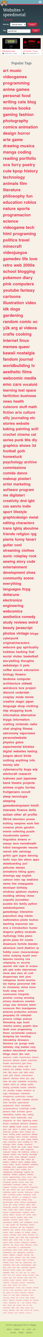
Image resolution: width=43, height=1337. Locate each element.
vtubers (6, 1084)
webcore (9, 647)
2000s (29, 265)
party (4, 1267)
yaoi (19, 778)
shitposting (33, 1187)
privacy (7, 1001)
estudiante (17, 1184)
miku (19, 1120)
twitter (26, 1277)
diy (34, 439)
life (25, 259)
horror (24, 133)
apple (31, 1250)
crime (16, 1262)
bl (27, 966)
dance (22, 472)
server (36, 1222)
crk (23, 1232)
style (22, 966)
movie (29, 697)
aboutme (30, 528)
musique (18, 1260)
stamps (20, 867)
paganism (33, 1267)
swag (14, 990)
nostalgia (26, 353)
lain (20, 859)
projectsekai (28, 1313)
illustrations (24, 1225)
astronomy (10, 733)
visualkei (12, 1280)
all (24, 814)
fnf (21, 940)
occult (25, 792)
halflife (13, 1308)
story (21, 561)
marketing (21, 484)
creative (8, 701)
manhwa (32, 1050)
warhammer (23, 1292)
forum (5, 1126)
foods (6, 990)
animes (8, 787)
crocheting (11, 1194)
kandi (19, 1126)
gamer (29, 1111)
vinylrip (15, 53)
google (19, 1270)
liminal (16, 1202)
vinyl (14, 1252)
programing (24, 233)
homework (30, 1189)
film (23, 183)
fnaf (31, 652)
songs (6, 1004)
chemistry (7, 1066)
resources (21, 924)
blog (31, 102)
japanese (30, 778)
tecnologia (19, 796)
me (5, 495)
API (34, 1329)
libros (7, 819)
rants (30, 1184)
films (27, 372)
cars (17, 384)
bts (17, 1036)
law (5, 983)
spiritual (8, 1292)
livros (29, 1063)
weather (25, 1126)
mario (5, 1075)
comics (10, 127)
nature (9, 208)
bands (5, 1149)
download (36, 1310)
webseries (6, 1174)
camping (5, 1237)
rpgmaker (6, 1220)
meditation (12, 1255)
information (21, 719)
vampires (19, 823)
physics (8, 742)
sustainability (7, 1184)
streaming (11, 550)
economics (12, 1142)
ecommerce (15, 1063)
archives (6, 1217)
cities (30, 1305)
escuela (34, 1099)
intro (17, 879)
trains (13, 1084)
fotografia (23, 994)
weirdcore (10, 688)
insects (18, 1114)
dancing (33, 855)
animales (21, 1111)
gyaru (31, 871)
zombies (12, 1298)
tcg (18, 1303)
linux (24, 340)
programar (7, 1120)
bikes (20, 1240)
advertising (6, 1280)
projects (29, 783)
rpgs (19, 1022)
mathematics (11, 920)
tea (12, 1069)
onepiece (26, 1212)
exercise (24, 1275)
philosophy (14, 196)
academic (28, 1210)
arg (14, 328)
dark (21, 976)
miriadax (18, 1287)
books (24, 108)
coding (24, 152)
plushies (8, 997)
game (17, 139)
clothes (28, 550)
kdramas (15, 1197)
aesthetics (12, 616)
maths (15, 1057)
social (7, 656)
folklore (11, 1215)
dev (21, 1054)
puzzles (8, 903)
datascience (12, 1310)
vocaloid (30, 384)
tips (31, 1300)
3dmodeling (9, 1040)
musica (27, 146)
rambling (5, 1277)
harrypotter (27, 1194)
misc (5, 1072)
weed (34, 1120)
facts (13, 1275)
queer (24, 346)
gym (15, 855)
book (28, 710)
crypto (19, 787)
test (21, 390)
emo (7, 384)
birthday (22, 887)
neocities (17, 1242)
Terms (20, 1333)
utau (13, 1004)
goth (21, 450)
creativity (11, 500)
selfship (15, 1222)
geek (26, 1237)
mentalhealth (28, 843)
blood (13, 1265)
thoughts (27, 661)
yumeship (15, 1087)
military (24, 1260)
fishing (14, 1152)
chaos (22, 1245)
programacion (17, 215)
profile (32, 814)
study (8, 622)
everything (12, 583)
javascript (24, 627)
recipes (33, 966)
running (18, 997)
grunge (23, 1043)
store (31, 1072)
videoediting (8, 1114)
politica (22, 1308)
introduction (20, 928)
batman (32, 1225)
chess (30, 895)
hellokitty (8, 1047)
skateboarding (12, 863)
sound (5, 1139)
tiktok (22, 1132)
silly (6, 417)
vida (19, 1154)
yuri (24, 863)
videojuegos (15, 252)
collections (25, 1280)
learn (18, 1159)
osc (31, 924)
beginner (5, 1300)
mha (29, 1272)
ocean (15, 952)
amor (34, 955)
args (26, 1066)
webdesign (11, 665)
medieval (13, 1162)
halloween (24, 1157)
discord (8, 692)
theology (14, 1187)
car (16, 1043)
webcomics (12, 611)
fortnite (22, 944)
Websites (12, 10)
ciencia (34, 1290)
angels (29, 1147)
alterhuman (29, 1192)
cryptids (22, 1207)
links (21, 936)
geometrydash (18, 1290)
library (24, 1177)
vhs (10, 1149)
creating (23, 1202)
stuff (23, 406)
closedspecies (32, 1202)
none (13, 1029)
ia (18, 1247)
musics (35, 1245)
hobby (7, 952)
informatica (11, 715)
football (9, 450)
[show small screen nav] (40, 2)
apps (36, 859)
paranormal (23, 983)
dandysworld (30, 1227)
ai (20, 328)
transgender (19, 847)
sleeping (9, 801)
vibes (4, 1247)
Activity (8, 19)
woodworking (6, 1308)
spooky (5, 1285)
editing (9, 522)
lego (24, 1114)
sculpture (32, 1157)
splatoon (21, 891)
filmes (6, 1032)
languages (12, 589)
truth (21, 1222)
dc (14, 1120)
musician (5, 1303)
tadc (4, 1292)
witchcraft (10, 774)
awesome (7, 1057)
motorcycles (6, 1298)
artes (5, 1102)
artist (7, 484)
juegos (8, 755)
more (17, 1272)
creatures (14, 1285)
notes (34, 1215)
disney (20, 1250)
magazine (6, 1187)
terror (14, 1167)
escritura (17, 1230)
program (26, 489)
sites (8, 1189)
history (31, 171)
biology (8, 674)
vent (27, 1054)
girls (11, 1075)
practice (34, 1232)
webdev (18, 1069)
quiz (32, 1240)
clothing (32, 706)
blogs (34, 633)
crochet (9, 434)
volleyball (26, 1015)
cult (13, 1292)
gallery (19, 932)
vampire (5, 1232)
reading (10, 158)
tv (33, 365)
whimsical (6, 1270)
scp (21, 1262)
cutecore (10, 406)
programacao (22, 1167)
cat (33, 434)
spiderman (6, 1230)
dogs (15, 309)
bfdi (33, 983)
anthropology (18, 1172)
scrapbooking (11, 1179)
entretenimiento (25, 1295)
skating (6, 1087)
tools (31, 1043)
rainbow (24, 1285)
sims (23, 1257)
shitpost (5, 1240)
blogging (26, 271)
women (30, 1179)
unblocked (25, 1093)
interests (9, 810)
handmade (13, 1235)
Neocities (9, 1325)
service (18, 1164)
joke (20, 1285)
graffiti (26, 1187)
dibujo (22, 1237)
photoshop (21, 1313)
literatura (8, 1043)
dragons (8, 932)
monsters (25, 1137)
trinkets (6, 1117)
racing (5, 1164)
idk (6, 309)
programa (22, 1174)
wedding (27, 1162)
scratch (26, 1069)
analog (28, 1139)
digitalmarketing (14, 1177)
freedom (16, 1149)
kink (4, 1290)
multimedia (24, 1108)
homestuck (12, 456)
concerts (15, 1207)
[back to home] (4, 3)
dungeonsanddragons (8, 1287)
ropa (4, 1137)
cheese (11, 1290)
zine (5, 928)
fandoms (9, 679)
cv (20, 1197)
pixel (28, 976)
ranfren (5, 1313)
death (6, 1029)
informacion (28, 1245)
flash (13, 1111)
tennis (29, 1177)
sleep (7, 796)
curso (23, 1189)
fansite (21, 980)
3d (34, 445)
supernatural (23, 1102)
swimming (6, 1132)
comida (9, 472)
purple (24, 1147)
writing (9, 102)
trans (7, 528)
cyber (18, 1099)
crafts (8, 334)
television (19, 819)
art (5, 70)
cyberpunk (10, 638)
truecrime (12, 1139)
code (31, 561)
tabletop (34, 1134)
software (10, 489)
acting (20, 1066)
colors (22, 1149)
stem (23, 1270)
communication (12, 1247)
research (25, 774)
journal (26, 359)
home (32, 987)
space (31, 390)
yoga (5, 1093)
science (10, 221)
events (7, 831)
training (33, 1257)
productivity (19, 1300)
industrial (5, 1262)
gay (19, 647)
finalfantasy (31, 1292)
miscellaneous (12, 1303)
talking (28, 1205)
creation (24, 1169)
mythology (9, 936)
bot (37, 1235)
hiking (22, 871)
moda (20, 697)
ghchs (7, 940)
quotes (5, 1205)
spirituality (30, 647)
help (13, 1099)
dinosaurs (23, 1040)
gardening (13, 315)
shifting (18, 1295)
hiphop (12, 983)
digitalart (17, 495)
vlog (17, 1047)
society (34, 1207)
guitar (8, 544)
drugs (30, 1200)
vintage (22, 633)
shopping (16, 710)
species (5, 1242)
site (16, 765)
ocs (6, 164)
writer (5, 1210)
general (15, 1182)
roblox (30, 202)
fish (36, 823)
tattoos (23, 1129)
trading (30, 1114)
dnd (23, 500)
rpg (33, 533)
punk (19, 439)
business (28, 395)
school (9, 271)
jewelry (18, 1025)
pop (32, 1078)
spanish (7, 966)
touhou (33, 920)
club (24, 1305)
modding (8, 895)
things (6, 1054)
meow (6, 973)
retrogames (7, 1182)
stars (20, 973)
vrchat (9, 1267)
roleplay (20, 555)
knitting (8, 823)
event (13, 1117)
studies (27, 1298)
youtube (11, 290)
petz (18, 1189)
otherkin (13, 1154)
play (7, 1225)
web (18, 265)
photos (9, 633)
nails (26, 1182)
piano (28, 936)
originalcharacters (16, 643)
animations (10, 871)
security (25, 962)
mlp (5, 710)
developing (26, 1300)
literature (12, 190)
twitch (32, 1004)
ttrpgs (7, 719)
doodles (11, 1237)
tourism (11, 1164)
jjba (10, 1205)
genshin (29, 827)
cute (7, 171)
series (8, 439)
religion (22, 533)
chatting (12, 1134)
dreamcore (9, 944)
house (9, 1275)
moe (12, 1245)
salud (29, 1129)
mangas (20, 1144)
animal (11, 1242)
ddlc (14, 1305)
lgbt (31, 500)
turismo (21, 1182)
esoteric (20, 1217)
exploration (18, 1280)
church (12, 1257)
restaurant (6, 1152)
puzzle (30, 831)
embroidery (31, 1275)
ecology (6, 1099)
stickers (16, 1060)
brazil (12, 1169)
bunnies (30, 980)
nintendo (22, 724)
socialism (15, 1132)
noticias (26, 1250)
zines (30, 572)
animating (31, 1260)
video (30, 303)
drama (5, 1134)
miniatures (28, 1303)
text (29, 1169)
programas (30, 1149)
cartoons (12, 296)
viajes (34, 1265)
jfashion (30, 948)
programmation (34, 1237)
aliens (28, 859)
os (24, 1240)
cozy (33, 1047)
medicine (32, 879)
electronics (12, 600)
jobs (23, 1303)
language (9, 706)
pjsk (10, 969)
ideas (23, 1139)
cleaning (25, 1154)
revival (12, 1262)
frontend (22, 1298)
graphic (27, 1025)
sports (23, 208)
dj (33, 1090)
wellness (30, 1174)
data (13, 973)
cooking (24, 334)
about (18, 755)
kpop (18, 171)
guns (12, 1230)
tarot (16, 843)
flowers (20, 674)
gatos (19, 742)
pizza (15, 940)
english (26, 875)
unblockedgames (26, 1265)
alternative (28, 715)
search (20, 1162)
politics (10, 240)
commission (30, 1252)
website (22, 423)
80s (10, 1072)
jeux (7, 1290)
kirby (5, 1159)
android (6, 1069)
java (18, 1139)
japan (30, 701)
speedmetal (32, 53)
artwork (13, 1147)
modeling (26, 1142)
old (10, 1081)
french (27, 1220)
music (16, 70)
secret (16, 1313)
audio (18, 969)
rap (23, 879)
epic (9, 1129)
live (18, 1225)
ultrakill (16, 1240)
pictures (7, 1018)
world (20, 1142)
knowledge (7, 1167)
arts (18, 412)
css (6, 506)
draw (5, 1081)
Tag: (4, 30)
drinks (21, 1310)
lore (21, 688)
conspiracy (34, 1164)
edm (35, 1142)
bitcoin (15, 1129)
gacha (14, 1192)
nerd (30, 1117)
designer (32, 1298)
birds (27, 755)
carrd (20, 948)
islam (35, 1277)
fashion (26, 114)
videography (14, 1093)
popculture (10, 916)
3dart (16, 1210)
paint (31, 1310)
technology (14, 177)
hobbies (9, 652)
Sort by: (6, 24)
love (33, 259)
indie (26, 506)
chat (6, 728)
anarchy (13, 1217)
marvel (7, 851)
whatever (27, 1090)
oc (35, 321)
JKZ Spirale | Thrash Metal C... (32, 51)
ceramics (21, 1192)
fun (29, 196)
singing (15, 728)
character (14, 1220)
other (18, 814)
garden (19, 1194)
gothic (7, 855)
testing (32, 751)
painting (23, 428)
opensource (26, 1134)
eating (34, 1162)
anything (22, 760)
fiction (8, 412)
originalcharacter (25, 1247)
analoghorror (26, 1197)
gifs (5, 969)
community (12, 578)
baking (9, 428)
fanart (31, 539)
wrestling (29, 997)
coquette (8, 899)
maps (5, 1142)
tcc (32, 1142)
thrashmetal (8, 53)
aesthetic (12, 372)
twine (22, 1078)
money (8, 765)
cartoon (8, 879)
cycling (15, 1205)
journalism (22, 899)
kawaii (9, 353)
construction (20, 1096)
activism (32, 1011)
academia (11, 1159)
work (30, 823)
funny (20, 539)
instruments (20, 1277)
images (19, 1090)
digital (7, 751)
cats (22, 102)
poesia (13, 1189)
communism (10, 994)
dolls (32, 810)
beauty (9, 627)
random (10, 321)
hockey (36, 1147)
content (36, 1230)
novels (29, 940)
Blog (29, 1329)
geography (9, 1015)
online (6, 955)
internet (10, 340)
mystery (33, 891)
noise (21, 990)
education (12, 202)
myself (26, 955)
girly (14, 1081)
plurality (11, 1090)
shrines (5, 1215)
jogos (22, 855)
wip (35, 769)
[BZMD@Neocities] (11, 43)
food (26, 95)
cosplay (8, 697)
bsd (19, 1147)
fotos (25, 1272)
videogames (15, 77)
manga (9, 152)
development (14, 572)
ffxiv (18, 1008)
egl (33, 1159)
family (23, 903)
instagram (19, 1255)
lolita (26, 1072)
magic (20, 701)
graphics (10, 445)
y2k (6, 328)
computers (23, 284)
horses (23, 1087)
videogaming (7, 1172)
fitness (27, 728)
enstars (5, 1177)
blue (35, 1025)
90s (28, 439)
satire (28, 1257)
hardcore (6, 1154)
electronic (7, 1060)
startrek (24, 1235)
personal (11, 95)
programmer (8, 1105)
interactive (26, 912)
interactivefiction (31, 1282)
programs (30, 1230)
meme (6, 883)
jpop (15, 1066)
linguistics (9, 839)
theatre (17, 783)
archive (30, 461)
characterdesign (30, 952)
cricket (28, 1159)
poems (30, 819)
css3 (30, 1290)
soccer (18, 670)
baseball (26, 1099)
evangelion (6, 1272)
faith (17, 1298)
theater (6, 1063)
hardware (33, 1123)
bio (16, 903)
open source (18, 1325)
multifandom (6, 1282)
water (5, 1194)
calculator (27, 1255)
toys (14, 859)
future (14, 1267)
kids (23, 1227)
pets (26, 665)
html (7, 233)
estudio (12, 1225)
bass (14, 1277)
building (24, 1200)
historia (35, 1057)
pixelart (24, 478)
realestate (22, 1081)
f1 (30, 1066)
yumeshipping (7, 1250)
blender (33, 944)
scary (18, 1169)
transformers (25, 1057)
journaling (20, 417)
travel (24, 240)
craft (30, 973)
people (18, 1134)
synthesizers (6, 1265)
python (32, 903)
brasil (26, 1022)
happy (4, 1305)
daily (27, 1240)
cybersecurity (13, 769)
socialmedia (18, 1032)
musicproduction (15, 1212)
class (18, 1265)
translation (26, 1105)
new (34, 1262)
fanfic (6, 859)
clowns (17, 1075)
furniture (22, 1205)
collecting (19, 831)
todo (32, 1255)
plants (8, 539)
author (13, 1144)
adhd (4, 1260)
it (21, 665)
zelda (21, 1272)
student (7, 1050)
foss (34, 1210)
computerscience (10, 1108)
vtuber (17, 656)
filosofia (5, 1255)
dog (20, 916)
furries (30, 787)
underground (25, 1242)
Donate (17, 1329)
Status (13, 1333)
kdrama (35, 1139)
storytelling (11, 661)
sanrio (15, 506)
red (9, 1295)
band (6, 783)
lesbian (25, 1047)
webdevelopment (13, 907)
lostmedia (33, 1242)
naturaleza (36, 1300)
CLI (23, 1329)
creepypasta (25, 883)
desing (37, 1275)
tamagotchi (29, 1287)
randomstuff (24, 1267)
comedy (28, 616)
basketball (30, 656)
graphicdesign (15, 517)
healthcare (25, 1152)
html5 (35, 805)
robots (28, 916)
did (4, 1189)
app (18, 875)
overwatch (18, 1275)
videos (30, 328)
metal (27, 53)
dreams (22, 839)
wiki (15, 851)
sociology (10, 1137)
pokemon (12, 277)
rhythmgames (21, 1252)
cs (35, 1250)
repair (23, 1287)
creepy (30, 1096)
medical (28, 1132)
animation (28, 127)
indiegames (9, 980)
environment (27, 1075)
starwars (15, 1078)
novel (33, 1069)
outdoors (31, 1032)
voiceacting (7, 1207)
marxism (12, 1270)
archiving (5, 1310)
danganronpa (10, 976)
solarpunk (18, 1257)
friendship (25, 1164)
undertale (22, 692)
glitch (34, 1205)
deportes (8, 959)
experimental (12, 746)
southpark (14, 1123)
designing (8, 1036)
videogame (14, 227)
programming (16, 83)
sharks (24, 1060)
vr (29, 839)
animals (10, 183)
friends (9, 533)
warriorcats (22, 1117)
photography (15, 121)
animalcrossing (14, 1282)
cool (18, 544)
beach (4, 1275)
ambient (14, 1174)
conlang (5, 1227)
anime (9, 89)
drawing (11, 146)
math (32, 406)
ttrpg (26, 589)
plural (11, 1157)
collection (32, 1087)
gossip (30, 1277)
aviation (24, 1184)
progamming (25, 1029)
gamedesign (10, 912)
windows (8, 891)
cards (32, 1212)
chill (19, 1152)
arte (7, 139)
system (24, 835)
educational (19, 1050)
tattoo (34, 1197)
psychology (13, 461)
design (9, 133)
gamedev (12, 259)
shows (25, 445)
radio (33, 724)
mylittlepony (28, 1222)
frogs (31, 1182)
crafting (8, 724)
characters (25, 522)
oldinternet (6, 1245)
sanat (19, 1235)
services (12, 1102)
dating (9, 1285)
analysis (6, 1162)
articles (11, 1232)
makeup (10, 478)
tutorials (18, 1215)
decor (17, 1237)
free (14, 883)
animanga (6, 1144)
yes (33, 1132)
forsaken (27, 1232)
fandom (10, 359)
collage (17, 1018)
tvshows (9, 778)
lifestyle (20, 511)
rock (32, 555)
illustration (13, 303)
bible (22, 1159)
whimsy (20, 895)
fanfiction (11, 395)
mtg (20, 1227)
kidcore (30, 1167)
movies (10, 108)
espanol (31, 1280)
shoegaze (18, 1232)
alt (25, 973)
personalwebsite (15, 737)
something (35, 1287)
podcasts (6, 1147)
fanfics (28, 1215)
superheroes (7, 1222)
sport (7, 511)
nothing (8, 760)
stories (9, 423)
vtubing (33, 1272)
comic (25, 321)
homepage (33, 1154)
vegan (10, 1277)
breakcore (18, 1001)
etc (32, 417)
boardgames (29, 1008)
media (30, 378)
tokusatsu (10, 1313)
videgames (12, 1300)
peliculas (8, 867)
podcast (27, 1018)
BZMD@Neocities (8, 51)
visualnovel (28, 1144)
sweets (15, 1250)
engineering (13, 605)
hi (19, 1129)
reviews (20, 622)
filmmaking (9, 1022)
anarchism (32, 1060)
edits (17, 1310)
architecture (11, 683)
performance (13, 1227)
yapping (27, 1172)
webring (34, 1303)
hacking (21, 652)
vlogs (26, 1217)
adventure (9, 948)
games (22, 89)
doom (17, 1105)
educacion (31, 670)
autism (8, 814)
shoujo (17, 1245)
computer (24, 679)
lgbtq (17, 528)
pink (7, 284)
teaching (8, 924)
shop (21, 706)
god (23, 1063)
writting (33, 1152)
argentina (19, 1305)
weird (33, 622)
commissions (14, 467)
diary (28, 277)
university (17, 1200)
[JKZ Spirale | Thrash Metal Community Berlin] (32, 43)
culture (29, 412)
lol (4, 987)
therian (6, 1123)
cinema (23, 434)
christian (6, 1169)
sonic (7, 555)
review (23, 1230)
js (37, 1152)
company (5, 1235)
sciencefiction (22, 1179)
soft (24, 1215)
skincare (24, 1123)
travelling (25, 1036)
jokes (32, 1308)
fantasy (27, 290)
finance (22, 810)
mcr (4, 1090)
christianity (13, 987)
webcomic (13, 378)
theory (21, 1220)
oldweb (27, 683)
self (27, 1305)
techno (35, 1129)
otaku (35, 1177)
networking (7, 1192)
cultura (18, 1137)
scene (28, 578)
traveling (19, 959)
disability (29, 1270)
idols (18, 1267)
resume (33, 847)
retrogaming (8, 1096)
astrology (25, 851)
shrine (24, 987)
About (9, 1329)
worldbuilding (16, 365)
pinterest (8, 1011)
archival (27, 1310)
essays (7, 843)
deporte (6, 1078)
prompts (27, 1308)
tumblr (33, 1108)
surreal (20, 1187)
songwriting (10, 1260)
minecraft (12, 246)
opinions (9, 1305)
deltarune (11, 594)
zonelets (30, 1001)
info (32, 760)
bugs (27, 769)
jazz (28, 1078)
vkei (15, 966)
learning (10, 390)
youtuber (5, 1257)
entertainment (15, 566)
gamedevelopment (16, 805)
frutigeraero (11, 792)
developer (9, 887)
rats (4, 1179)
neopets (5, 1295)
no (18, 962)
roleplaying (9, 962)
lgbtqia (12, 1126)
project (31, 688)
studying (16, 955)
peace (17, 1308)
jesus (15, 1072)
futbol (6, 847)
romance (8, 827)
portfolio (27, 158)
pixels (24, 920)
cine (27, 959)
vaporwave (27, 733)
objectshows (29, 969)
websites (19, 751)
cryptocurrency (27, 1262)
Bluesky (33, 1325)
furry (16, 164)
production (20, 1011)
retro (7, 265)
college (23, 1084)
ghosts (28, 1207)
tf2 (17, 1015)
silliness (17, 1292)
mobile (10, 1210)
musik (13, 1295)
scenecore (9, 1008)
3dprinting (26, 1120)
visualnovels (11, 835)
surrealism (33, 1126)
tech (30, 227)
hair (32, 1172)
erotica (21, 1210)
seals (31, 1217)
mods (34, 1194)
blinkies (28, 746)
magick (25, 1290)
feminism (23, 1004)
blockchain (31, 1235)
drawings (9, 875)
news (7, 401)
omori (14, 1054)
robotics (7, 1025)
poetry (28, 164)
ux (4, 1225)
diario (31, 1295)
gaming (10, 114)
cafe (21, 1072)
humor (33, 928)
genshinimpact (8, 1202)
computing (32, 1081)
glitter (10, 1240)
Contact (29, 1333)
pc (18, 1084)
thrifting (5, 1157)
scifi (34, 428)
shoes (17, 1157)
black (12, 1272)
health (18, 401)
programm (22, 1282)
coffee (7, 670)
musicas (6, 1212)
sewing (9, 561)
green (5, 1129)
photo (19, 827)
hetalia (36, 1192)
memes (10, 346)
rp (37, 948)
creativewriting (7, 1252)
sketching (33, 1137)
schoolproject (7, 1200)
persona (6, 1111)
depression (7, 1197)
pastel (30, 1084)
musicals (30, 932)
